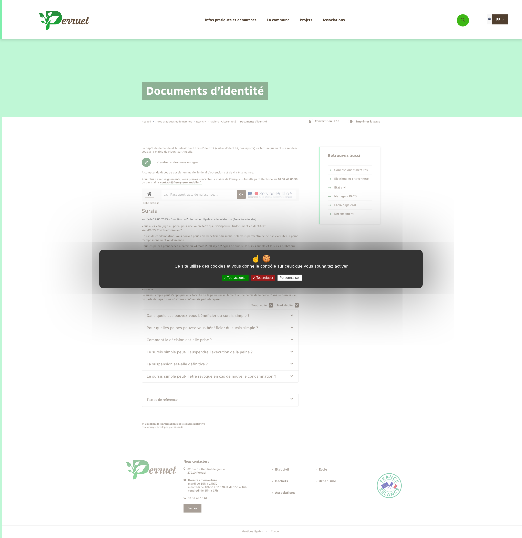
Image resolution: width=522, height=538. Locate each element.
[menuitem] (231, 20)
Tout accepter (236, 277)
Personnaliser (290, 277)
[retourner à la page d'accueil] (64, 20)
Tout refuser (264, 277)
